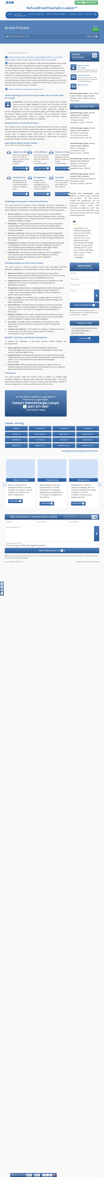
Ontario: (20, 15)
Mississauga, (82, 96)
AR (64, 516)
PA (70, 518)
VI (87, 518)
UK (82, 518)
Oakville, (86, 98)
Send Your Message (83, 305)
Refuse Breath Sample (56, 14)
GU (85, 516)
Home (10, 14)
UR (85, 518)
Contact (89, 14)
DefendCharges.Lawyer (17, 63)
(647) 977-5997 (40, 83)
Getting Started (35, 14)
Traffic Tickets (76, 14)
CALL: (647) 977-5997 (84, 106)
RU (75, 518)
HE (87, 516)
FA (80, 516)
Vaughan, (91, 96)
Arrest (27, 36)
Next (99, 484)
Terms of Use (95, 562)
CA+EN (70, 516)
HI (89, 516)
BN (67, 516)
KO (67, 518)
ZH (89, 518)
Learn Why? (84, 315)
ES (77, 516)
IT (65, 518)
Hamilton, (73, 98)
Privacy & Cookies (83, 562)
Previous (4, 484)
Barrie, (80, 98)
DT (75, 516)
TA (77, 518)
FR (82, 516)
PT (72, 518)
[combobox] (52, 544)
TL (80, 518)
